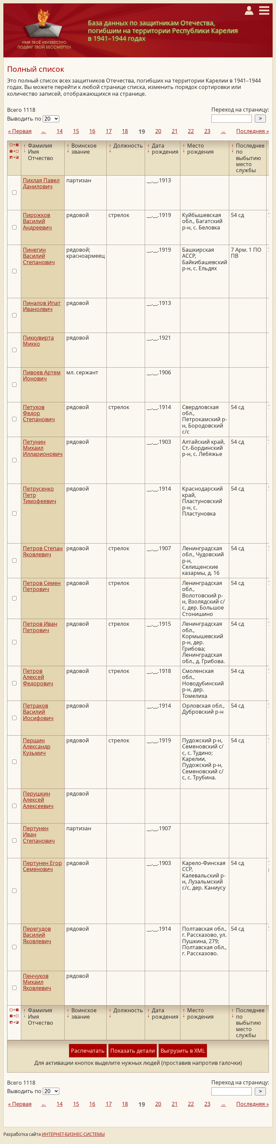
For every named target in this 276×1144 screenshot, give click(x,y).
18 (125, 131)
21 (175, 131)
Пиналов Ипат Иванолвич (42, 306)
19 (141, 131)
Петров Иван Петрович (40, 626)
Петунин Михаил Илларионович (43, 448)
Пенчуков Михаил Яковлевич (37, 982)
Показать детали (132, 1050)
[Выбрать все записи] (14, 145)
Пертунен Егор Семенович (42, 866)
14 (60, 131)
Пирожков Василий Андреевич (37, 221)
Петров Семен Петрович (42, 586)
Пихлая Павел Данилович (41, 183)
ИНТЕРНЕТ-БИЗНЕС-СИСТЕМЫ (73, 1134)
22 (191, 131)
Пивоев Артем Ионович (42, 375)
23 (207, 131)
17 (109, 131)
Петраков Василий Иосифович (38, 712)
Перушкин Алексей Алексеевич (38, 800)
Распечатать (88, 1050)
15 (76, 131)
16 (92, 131)
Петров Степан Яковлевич (43, 551)
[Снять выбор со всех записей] (14, 151)
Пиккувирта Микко (38, 340)
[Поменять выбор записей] (14, 157)
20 (158, 131)
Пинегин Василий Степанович (39, 256)
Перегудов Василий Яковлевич (37, 935)
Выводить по (25, 118)
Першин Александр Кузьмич (36, 746)
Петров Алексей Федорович (38, 677)
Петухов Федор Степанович (39, 413)
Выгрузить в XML (183, 1050)
